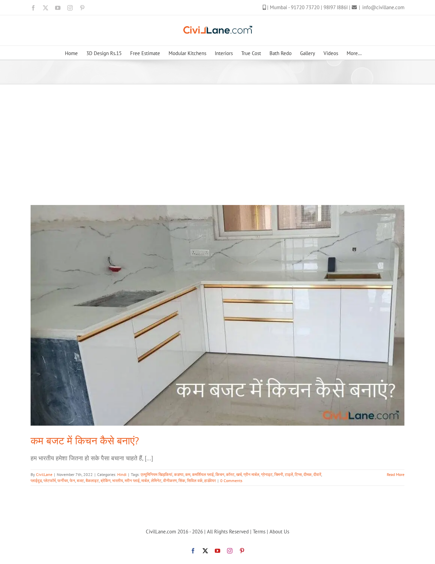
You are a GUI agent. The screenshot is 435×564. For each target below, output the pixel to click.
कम (187, 474)
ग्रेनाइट (267, 474)
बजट (80, 480)
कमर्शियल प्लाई (203, 474)
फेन (72, 480)
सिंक (181, 480)
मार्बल (145, 480)
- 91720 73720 (304, 7)
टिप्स (298, 474)
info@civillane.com (383, 7)
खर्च (239, 474)
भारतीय (117, 480)
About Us (279, 531)
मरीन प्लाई (132, 480)
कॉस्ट (230, 474)
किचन (219, 474)
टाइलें (289, 474)
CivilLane (44, 474)
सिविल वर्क (195, 480)
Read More (395, 474)
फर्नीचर (62, 480)
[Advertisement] (217, 135)
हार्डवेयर (210, 480)
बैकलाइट (92, 480)
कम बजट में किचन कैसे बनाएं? (85, 440)
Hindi (121, 474)
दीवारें (317, 474)
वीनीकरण (170, 480)
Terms (259, 531)
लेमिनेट (156, 480)
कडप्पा (179, 474)
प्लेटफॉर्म (50, 480)
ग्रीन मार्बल (251, 474)
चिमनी (278, 474)
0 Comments (231, 480)
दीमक (307, 474)
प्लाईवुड (36, 480)
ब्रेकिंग (105, 480)
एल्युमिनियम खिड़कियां (156, 474)
